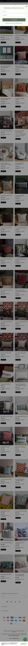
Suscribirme (14, 19)
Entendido (23, 643)
